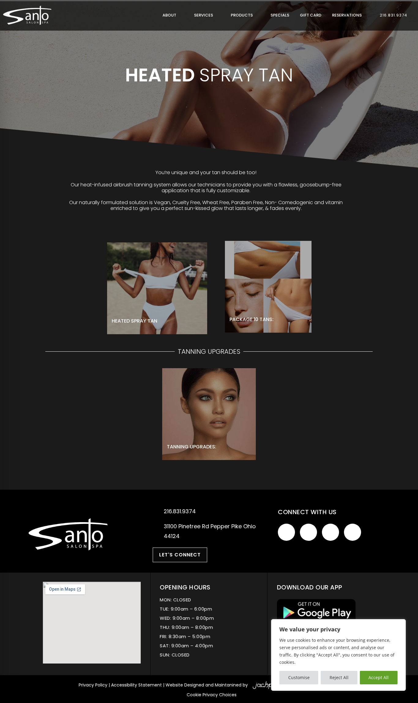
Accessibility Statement (136, 685)
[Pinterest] (352, 532)
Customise (299, 677)
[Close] (399, 624)
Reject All (339, 677)
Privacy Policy (93, 685)
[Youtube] (308, 532)
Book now (135, 306)
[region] (338, 655)
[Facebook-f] (286, 532)
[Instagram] (330, 532)
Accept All (378, 677)
